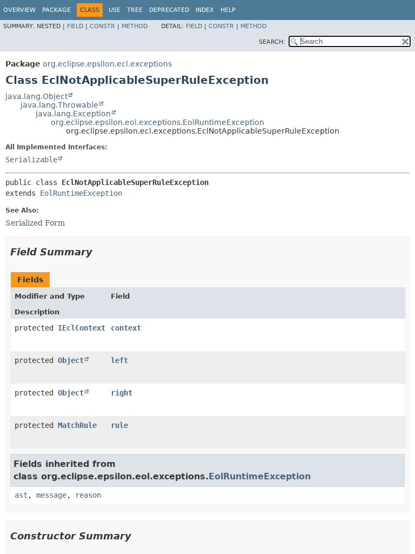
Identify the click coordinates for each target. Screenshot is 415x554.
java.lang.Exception (73, 113)
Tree (135, 10)
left (119, 360)
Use (115, 10)
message (51, 495)
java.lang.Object (36, 96)
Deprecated (169, 10)
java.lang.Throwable (59, 105)
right (121, 392)
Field (75, 26)
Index (205, 10)
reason (88, 495)
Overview (19, 10)
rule (119, 425)
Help (228, 10)
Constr (102, 26)
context (126, 328)
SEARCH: (272, 41)
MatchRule (77, 425)
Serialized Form (35, 223)
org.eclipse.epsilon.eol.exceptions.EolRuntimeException (157, 122)
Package (56, 10)
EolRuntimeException (81, 193)
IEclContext (81, 328)
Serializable (31, 159)
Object (71, 360)
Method (135, 26)
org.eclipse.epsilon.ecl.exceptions (107, 64)
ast (21, 495)
